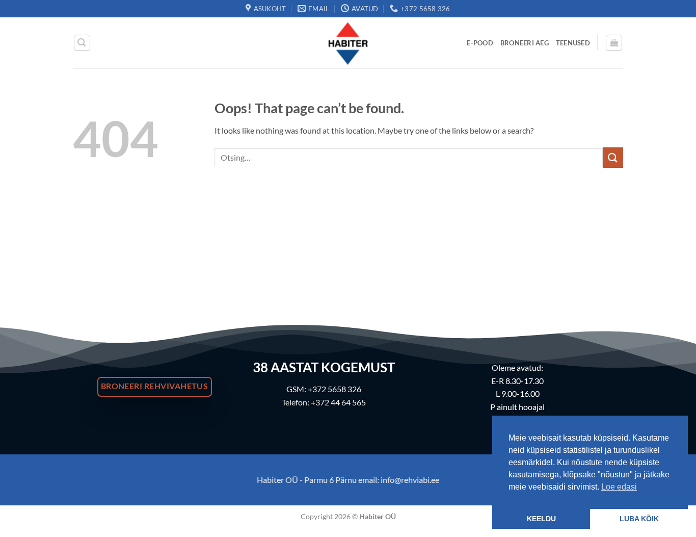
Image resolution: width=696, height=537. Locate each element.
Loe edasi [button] (619, 486)
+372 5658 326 (334, 389)
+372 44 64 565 (338, 402)
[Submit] (613, 157)
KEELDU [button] (541, 519)
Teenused (573, 43)
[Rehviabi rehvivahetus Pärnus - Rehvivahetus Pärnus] (348, 42)
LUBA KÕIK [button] (639, 519)
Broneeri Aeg (524, 43)
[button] (82, 43)
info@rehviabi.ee (410, 479)
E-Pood (480, 43)
